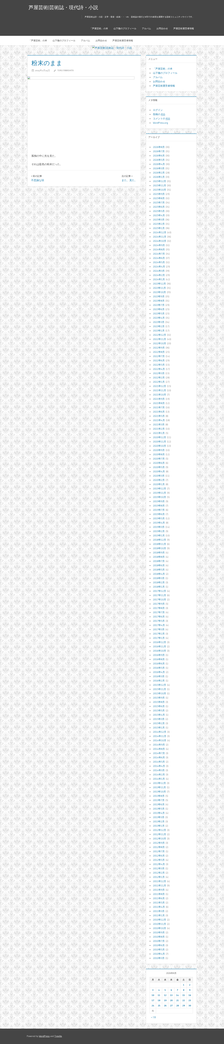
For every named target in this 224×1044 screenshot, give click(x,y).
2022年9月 (159, 347)
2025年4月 (159, 215)
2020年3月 (159, 475)
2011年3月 (159, 911)
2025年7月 (159, 202)
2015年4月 (159, 714)
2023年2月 (159, 326)
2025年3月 (159, 219)
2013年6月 (159, 804)
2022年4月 (159, 368)
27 (171, 1005)
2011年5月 (159, 902)
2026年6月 (159, 155)
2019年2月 (159, 531)
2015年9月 (159, 697)
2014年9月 (159, 744)
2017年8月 (159, 608)
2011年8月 (159, 894)
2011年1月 (159, 915)
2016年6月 (159, 663)
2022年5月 (159, 364)
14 (177, 995)
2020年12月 (159, 437)
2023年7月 (159, 304)
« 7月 (153, 1017)
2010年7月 (159, 940)
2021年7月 (159, 407)
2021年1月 (159, 432)
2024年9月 (159, 245)
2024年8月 (159, 249)
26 (165, 1005)
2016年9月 (159, 654)
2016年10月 (159, 650)
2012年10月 (159, 838)
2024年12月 (159, 232)
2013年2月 (159, 821)
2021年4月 (159, 420)
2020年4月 (159, 471)
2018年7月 (159, 561)
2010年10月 (159, 928)
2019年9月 (159, 501)
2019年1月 (159, 535)
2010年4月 (159, 953)
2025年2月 (159, 223)
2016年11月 (159, 646)
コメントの (161, 118)
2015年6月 (159, 706)
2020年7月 (159, 458)
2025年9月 (159, 193)
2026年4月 (159, 164)
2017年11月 (159, 595)
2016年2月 (159, 680)
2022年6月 (159, 360)
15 (183, 995)
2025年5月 (159, 211)
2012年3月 (159, 868)
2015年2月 (159, 723)
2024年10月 (159, 240)
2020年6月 (159, 462)
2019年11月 (159, 492)
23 (189, 1000)
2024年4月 (159, 266)
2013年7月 (159, 800)
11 (159, 995)
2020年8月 (159, 454)
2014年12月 (159, 731)
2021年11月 (159, 390)
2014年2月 (159, 774)
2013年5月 (159, 808)
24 (153, 1005)
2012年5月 (159, 859)
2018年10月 (159, 548)
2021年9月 (159, 398)
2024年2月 (159, 275)
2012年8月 (159, 847)
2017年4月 (159, 625)
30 (189, 1005)
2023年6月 (159, 309)
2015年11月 (159, 689)
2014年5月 (159, 761)
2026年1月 (159, 176)
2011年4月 (159, 906)
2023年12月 (159, 283)
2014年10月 (159, 740)
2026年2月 (159, 172)
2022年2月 (159, 377)
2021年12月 (159, 386)
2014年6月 (159, 757)
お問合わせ (162, 28)
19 (165, 1000)
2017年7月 (159, 612)
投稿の (159, 114)
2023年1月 (159, 330)
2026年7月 (159, 151)
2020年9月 (159, 450)
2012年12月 (159, 829)
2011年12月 (159, 881)
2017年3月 (159, 629)
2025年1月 (159, 228)
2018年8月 (159, 556)
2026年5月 (159, 159)
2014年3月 (159, 770)
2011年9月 (159, 889)
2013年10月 (159, 791)
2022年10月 (159, 343)
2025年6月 (159, 206)
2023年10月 (159, 292)
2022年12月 (159, 334)
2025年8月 (159, 198)
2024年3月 (159, 270)
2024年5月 (159, 262)
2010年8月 (159, 936)
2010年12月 (159, 919)
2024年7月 (159, 253)
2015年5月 (159, 710)
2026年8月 (159, 146)
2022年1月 (159, 381)
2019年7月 (159, 509)
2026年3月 (159, 168)
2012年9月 (159, 842)
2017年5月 (159, 620)
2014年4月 (159, 765)
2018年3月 (159, 578)
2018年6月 (159, 565)
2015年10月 (159, 693)
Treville (58, 1036)
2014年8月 (159, 748)
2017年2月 (159, 633)
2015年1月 (159, 727)
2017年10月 (159, 599)
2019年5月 (159, 518)
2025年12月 (159, 181)
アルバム (146, 28)
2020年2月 (159, 479)
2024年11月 (159, 236)
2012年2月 (159, 872)
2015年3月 (159, 718)
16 (189, 995)
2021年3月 (159, 424)
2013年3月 (158, 817)
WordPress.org (160, 122)
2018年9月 (159, 552)
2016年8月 (159, 659)
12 (165, 995)
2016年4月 (159, 672)
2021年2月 (159, 428)
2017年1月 (159, 637)
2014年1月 (159, 778)
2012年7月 (159, 851)
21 (177, 1000)
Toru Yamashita (65, 70)
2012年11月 (159, 834)
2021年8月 (159, 403)
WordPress (44, 1036)
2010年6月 (159, 945)
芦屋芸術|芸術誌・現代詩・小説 (63, 7)
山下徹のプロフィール (125, 28)
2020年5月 (159, 467)
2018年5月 (159, 569)
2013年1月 (159, 825)
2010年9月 (159, 932)
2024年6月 (159, 257)
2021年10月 (159, 394)
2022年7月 (159, 356)
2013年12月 (159, 783)
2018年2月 (159, 582)
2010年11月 (159, 923)
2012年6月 (159, 855)
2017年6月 (159, 616)
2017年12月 (159, 590)
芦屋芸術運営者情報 (183, 28)
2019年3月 (159, 526)
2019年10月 (159, 497)
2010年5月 (159, 949)
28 (177, 1005)
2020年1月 (159, 484)
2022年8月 (159, 351)
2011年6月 (159, 898)
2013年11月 (159, 787)
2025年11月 (159, 185)
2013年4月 (159, 812)
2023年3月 (158, 322)
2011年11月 (159, 885)
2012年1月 (159, 876)
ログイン (158, 109)
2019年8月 (159, 505)
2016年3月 (159, 676)
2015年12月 (159, 684)
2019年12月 (159, 488)
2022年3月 (159, 373)
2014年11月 (159, 736)
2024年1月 (159, 279)
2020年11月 (159, 441)
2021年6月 (159, 411)
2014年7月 (159, 753)
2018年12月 (159, 539)
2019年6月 (159, 514)
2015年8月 (159, 701)
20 (171, 1000)
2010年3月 (159, 958)
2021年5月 (159, 415)
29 (183, 1005)
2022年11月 (159, 339)
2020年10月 (159, 445)
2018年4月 (159, 573)
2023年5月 (159, 313)
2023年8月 (159, 300)
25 (159, 1005)
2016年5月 (159, 667)
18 (159, 1000)
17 (153, 1000)
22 (183, 1000)
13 (171, 995)
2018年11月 (159, 543)
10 (153, 995)
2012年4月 (159, 864)
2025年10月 (159, 189)
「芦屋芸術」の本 (99, 28)
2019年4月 (159, 522)
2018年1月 (159, 586)
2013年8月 (159, 795)
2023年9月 (159, 296)
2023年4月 (159, 317)
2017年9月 (159, 603)
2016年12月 (159, 642)
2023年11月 (159, 287)
